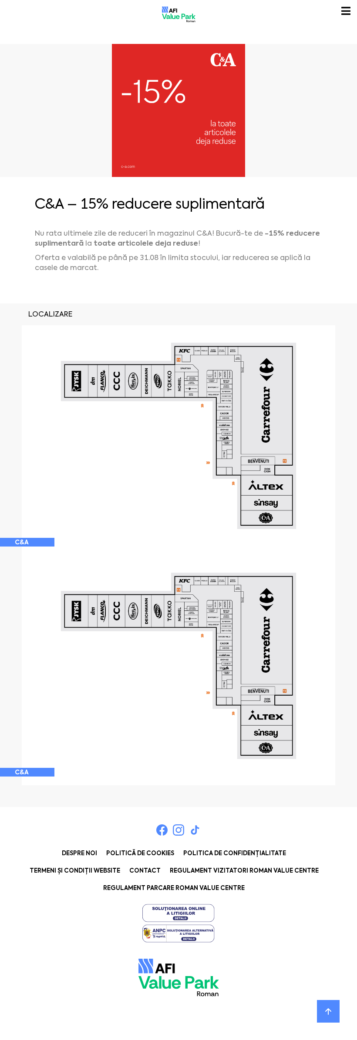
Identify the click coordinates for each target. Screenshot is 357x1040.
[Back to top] (328, 1011)
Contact (145, 871)
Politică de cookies (140, 853)
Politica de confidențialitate (234, 853)
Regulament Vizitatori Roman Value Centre (244, 871)
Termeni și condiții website (75, 871)
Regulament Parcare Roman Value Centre (174, 888)
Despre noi (79, 853)
